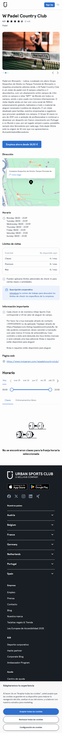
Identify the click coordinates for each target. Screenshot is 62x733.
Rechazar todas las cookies (31, 719)
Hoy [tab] (4, 380)
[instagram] (23, 496)
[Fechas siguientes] (58, 381)
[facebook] (9, 496)
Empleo (11, 592)
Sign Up (49, 4)
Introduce (14, 293)
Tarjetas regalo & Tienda (20, 622)
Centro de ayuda (16, 678)
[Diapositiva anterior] (53, 73)
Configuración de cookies (31, 727)
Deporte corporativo (18, 644)
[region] (31, 707)
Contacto (12, 604)
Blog (9, 610)
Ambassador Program (18, 662)
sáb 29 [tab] (52, 380)
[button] (31, 515)
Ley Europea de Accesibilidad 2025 (25, 628)
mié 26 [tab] (26, 380)
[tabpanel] (31, 432)
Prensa (10, 598)
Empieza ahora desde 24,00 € (22, 144)
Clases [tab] (8, 400)
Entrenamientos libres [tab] (26, 400)
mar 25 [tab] (17, 380)
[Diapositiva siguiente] (58, 73)
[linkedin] (31, 496)
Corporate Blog (15, 656)
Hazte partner (14, 650)
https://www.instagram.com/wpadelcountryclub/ (33, 361)
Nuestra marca (15, 616)
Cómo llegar (16, 175)
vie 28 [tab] (43, 380)
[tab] (4, 72)
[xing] (38, 496)
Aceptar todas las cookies (31, 711)
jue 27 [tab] (35, 380)
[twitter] (16, 496)
